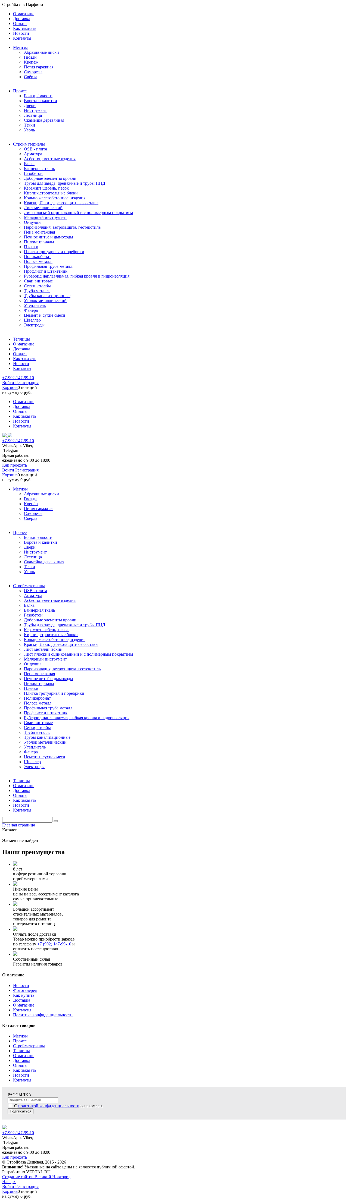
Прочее (20, 1041)
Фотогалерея (25, 990)
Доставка (21, 1000)
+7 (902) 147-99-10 (54, 944)
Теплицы (21, 1050)
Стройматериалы (29, 1045)
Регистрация (27, 382)
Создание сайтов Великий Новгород (36, 1176)
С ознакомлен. (58, 1105)
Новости (21, 985)
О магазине (23, 1005)
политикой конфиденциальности (48, 1105)
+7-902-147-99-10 (18, 377)
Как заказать (24, 1070)
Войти (8, 382)
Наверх (9, 1181)
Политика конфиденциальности (43, 1015)
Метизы (20, 1036)
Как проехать (14, 465)
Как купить (23, 995)
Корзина (10, 387)
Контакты (22, 1010)
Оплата (20, 1065)
